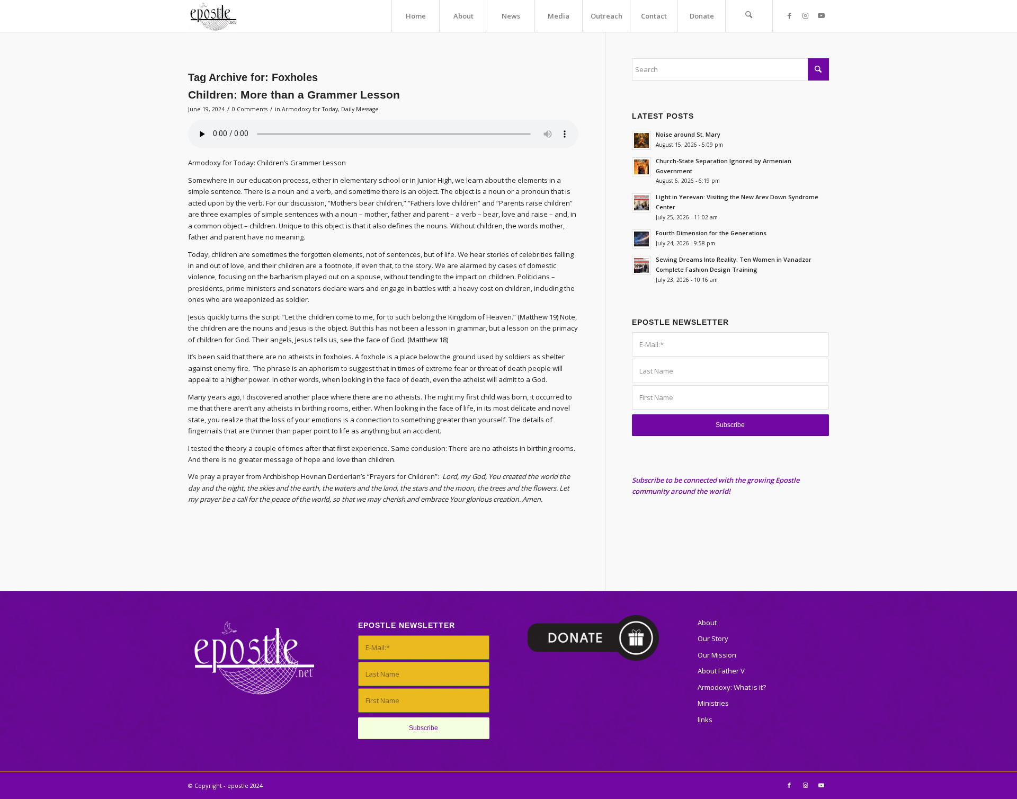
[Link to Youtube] (821, 15)
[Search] (749, 16)
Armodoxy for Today (310, 109)
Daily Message (360, 109)
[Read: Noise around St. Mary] (641, 140)
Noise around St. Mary (688, 134)
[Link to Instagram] (805, 15)
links (705, 719)
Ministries (713, 703)
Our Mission (717, 655)
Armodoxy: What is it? (732, 687)
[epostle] (213, 16)
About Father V (721, 671)
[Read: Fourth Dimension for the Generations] (641, 238)
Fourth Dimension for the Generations (711, 233)
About (707, 622)
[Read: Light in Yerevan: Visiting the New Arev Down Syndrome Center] (641, 202)
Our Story (713, 638)
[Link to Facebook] (789, 15)
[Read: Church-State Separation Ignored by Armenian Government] (641, 166)
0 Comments (249, 109)
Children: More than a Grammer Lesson (294, 94)
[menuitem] (415, 16)
